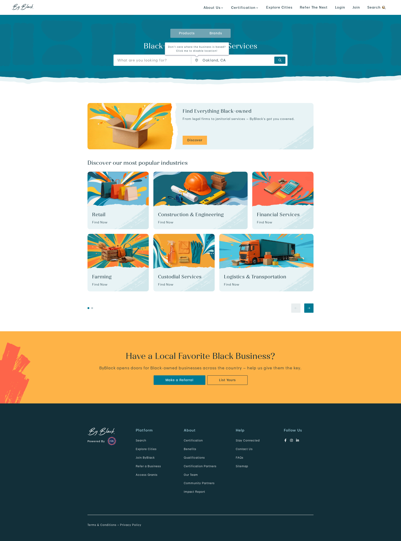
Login (340, 7)
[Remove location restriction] (198, 60)
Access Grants (147, 475)
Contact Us (244, 449)
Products (187, 33)
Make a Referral (179, 380)
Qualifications (194, 458)
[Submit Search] (279, 60)
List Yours (227, 380)
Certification (193, 440)
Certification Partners (200, 466)
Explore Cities (279, 7)
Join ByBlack (145, 458)
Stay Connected (248, 440)
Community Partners (199, 483)
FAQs (239, 458)
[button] (197, 60)
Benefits (190, 449)
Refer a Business (148, 466)
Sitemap (242, 466)
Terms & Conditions (101, 525)
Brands (216, 33)
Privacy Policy (130, 525)
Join (356, 7)
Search (141, 440)
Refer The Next (314, 7)
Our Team (191, 475)
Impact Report (194, 492)
